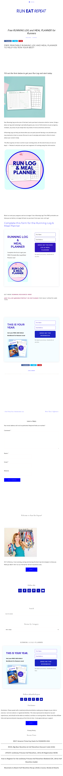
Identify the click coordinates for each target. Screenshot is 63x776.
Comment (7, 430)
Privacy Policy (31, 730)
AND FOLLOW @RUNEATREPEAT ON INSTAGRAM (21, 298)
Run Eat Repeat (31, 11)
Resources (28, 37)
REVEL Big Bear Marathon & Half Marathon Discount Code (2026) (31, 747)
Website (6, 471)
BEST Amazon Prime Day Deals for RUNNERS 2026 (31, 741)
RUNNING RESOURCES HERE (21, 294)
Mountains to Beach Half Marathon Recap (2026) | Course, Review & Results (31, 768)
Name (6, 453)
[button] (17, 272)
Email (6, 462)
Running (35, 37)
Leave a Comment (31, 370)
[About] (20, 543)
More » (31, 569)
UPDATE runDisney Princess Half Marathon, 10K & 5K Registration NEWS (31, 753)
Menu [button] (32, 2)
